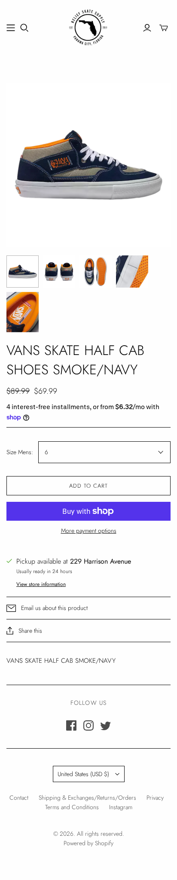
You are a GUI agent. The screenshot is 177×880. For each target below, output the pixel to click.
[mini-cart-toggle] (164, 28)
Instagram (120, 807)
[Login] (147, 28)
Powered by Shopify (88, 843)
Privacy (155, 797)
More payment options (88, 531)
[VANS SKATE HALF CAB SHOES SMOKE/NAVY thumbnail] (22, 271)
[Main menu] (10, 28)
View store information (41, 584)
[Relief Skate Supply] (88, 26)
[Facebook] (71, 725)
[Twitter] (106, 725)
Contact (18, 797)
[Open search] (24, 28)
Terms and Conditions (72, 807)
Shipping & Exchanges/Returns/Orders (87, 797)
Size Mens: (19, 452)
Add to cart (88, 486)
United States (83, 774)
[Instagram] (88, 725)
